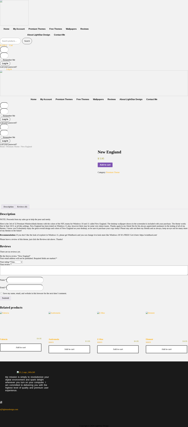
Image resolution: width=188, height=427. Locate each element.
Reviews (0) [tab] (22, 207)
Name (3, 280)
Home (6, 29)
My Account (19, 29)
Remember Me (9, 60)
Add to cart (105, 165)
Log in (9, 69)
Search (27, 41)
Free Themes (55, 29)
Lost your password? (8, 67)
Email (3, 287)
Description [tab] (9, 207)
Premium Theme (13, 147)
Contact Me (59, 35)
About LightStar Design (38, 35)
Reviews (84, 29)
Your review (6, 264)
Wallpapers (71, 29)
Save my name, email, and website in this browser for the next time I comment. (35, 293)
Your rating (5, 262)
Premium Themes (37, 29)
